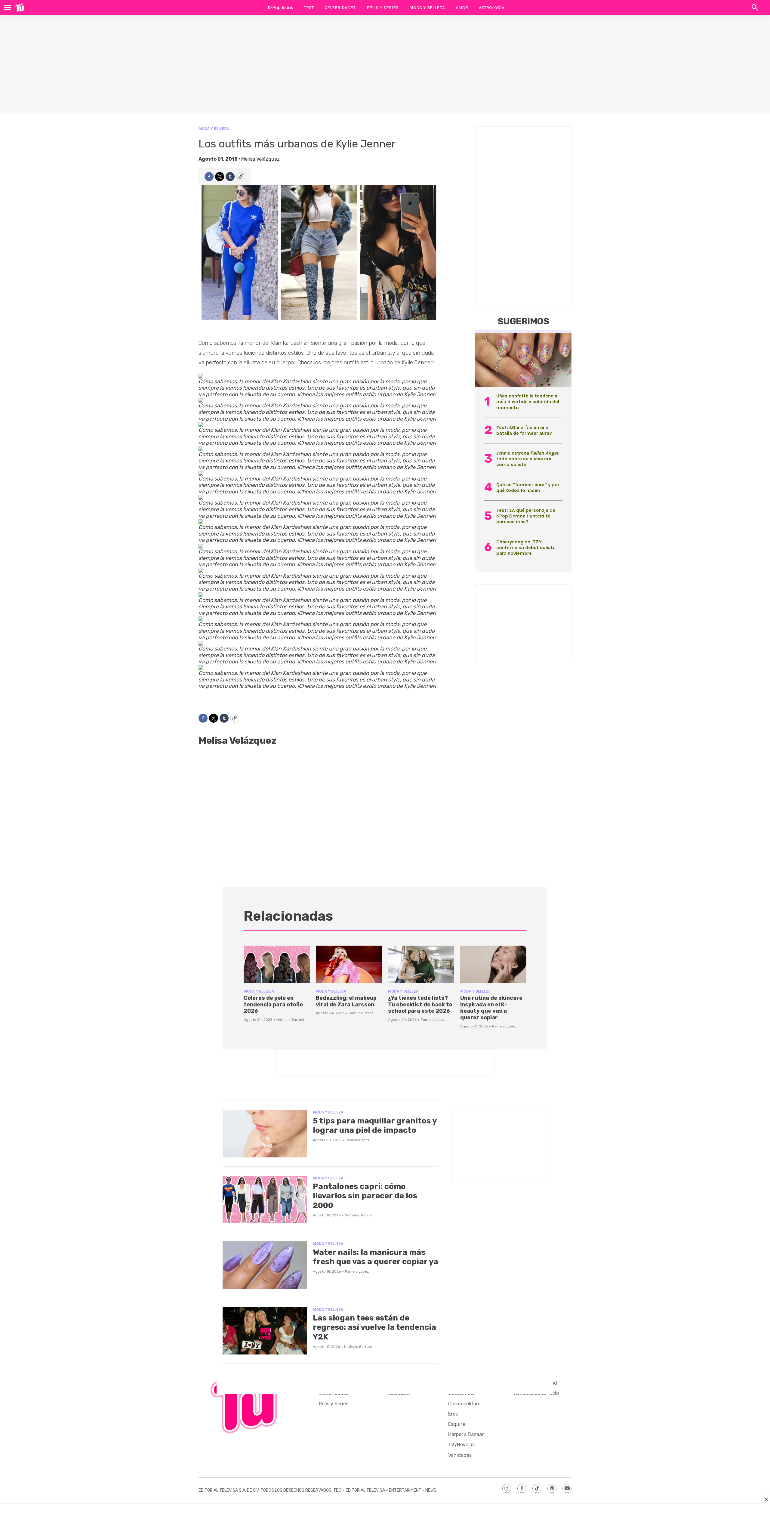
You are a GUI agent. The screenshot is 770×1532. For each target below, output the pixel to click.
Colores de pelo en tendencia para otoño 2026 (273, 1004)
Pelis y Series (383, 7)
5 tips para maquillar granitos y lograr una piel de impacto (375, 1125)
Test (309, 7)
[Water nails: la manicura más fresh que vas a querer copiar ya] (265, 1265)
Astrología (491, 7)
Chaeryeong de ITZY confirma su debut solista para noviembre (526, 547)
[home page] (19, 7)
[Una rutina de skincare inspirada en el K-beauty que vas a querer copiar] (493, 964)
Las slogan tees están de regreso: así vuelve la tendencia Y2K (374, 1327)
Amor (462, 7)
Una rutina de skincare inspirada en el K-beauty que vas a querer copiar (491, 1008)
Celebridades (340, 7)
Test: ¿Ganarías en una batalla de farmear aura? (524, 430)
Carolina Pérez (361, 1013)
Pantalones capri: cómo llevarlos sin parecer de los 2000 (365, 1196)
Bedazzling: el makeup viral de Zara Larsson (346, 1001)
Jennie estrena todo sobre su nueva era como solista (527, 458)
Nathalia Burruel (290, 1020)
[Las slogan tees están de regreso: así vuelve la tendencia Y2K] (265, 1331)
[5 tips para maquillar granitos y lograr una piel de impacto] (265, 1133)
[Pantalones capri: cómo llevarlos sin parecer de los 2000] (265, 1199)
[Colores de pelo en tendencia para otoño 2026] (277, 964)
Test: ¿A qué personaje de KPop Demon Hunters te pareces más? (525, 515)
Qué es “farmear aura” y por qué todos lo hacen (527, 487)
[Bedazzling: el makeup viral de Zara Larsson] (349, 964)
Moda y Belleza (427, 7)
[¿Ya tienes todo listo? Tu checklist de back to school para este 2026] (421, 964)
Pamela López (433, 1020)
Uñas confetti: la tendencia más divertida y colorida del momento (527, 401)
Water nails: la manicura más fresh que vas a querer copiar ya (375, 1257)
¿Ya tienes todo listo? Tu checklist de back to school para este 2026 (420, 1004)
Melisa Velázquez (260, 159)
